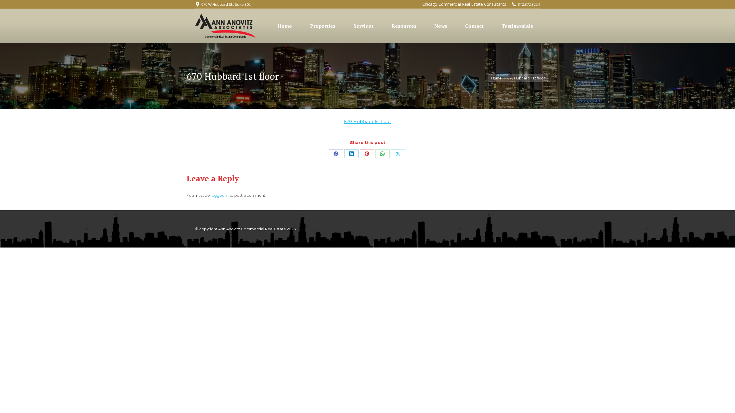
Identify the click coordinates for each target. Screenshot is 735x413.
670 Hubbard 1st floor (367, 121)
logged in (220, 195)
